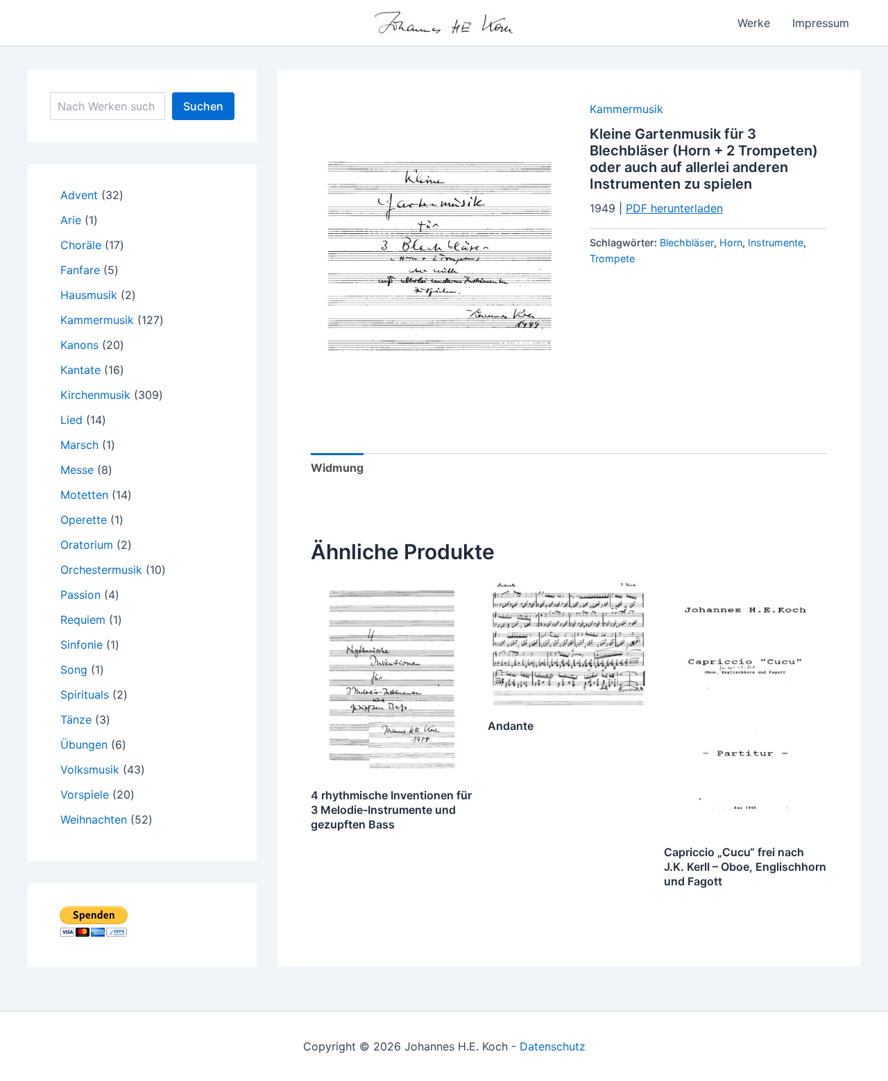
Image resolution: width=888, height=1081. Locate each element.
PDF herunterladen (674, 208)
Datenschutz (553, 1046)
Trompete (612, 258)
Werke (753, 23)
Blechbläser (687, 242)
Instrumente (775, 242)
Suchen (203, 106)
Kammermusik (626, 109)
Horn (730, 242)
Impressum (820, 23)
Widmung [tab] (337, 468)
